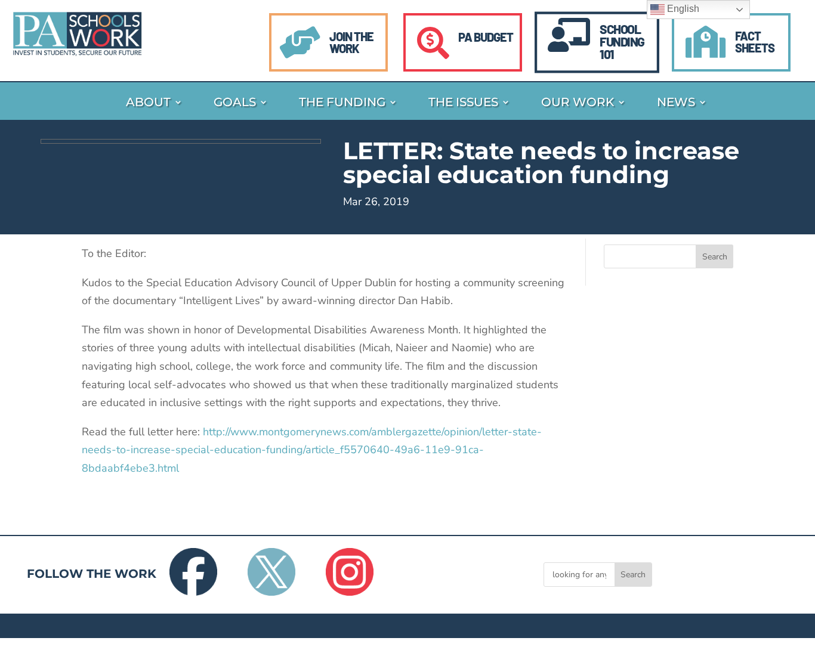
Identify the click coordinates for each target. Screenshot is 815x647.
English (682, 9)
